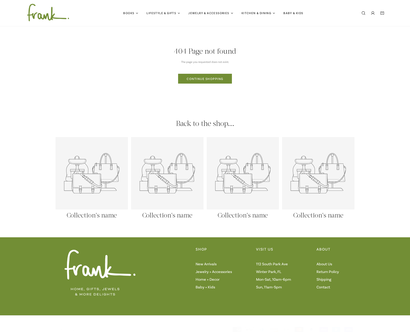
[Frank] (48, 13)
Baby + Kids (205, 287)
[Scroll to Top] (402, 309)
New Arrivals (206, 263)
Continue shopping (205, 79)
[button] (382, 13)
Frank (71, 329)
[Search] (363, 13)
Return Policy (327, 271)
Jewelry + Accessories (214, 271)
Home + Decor (208, 279)
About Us (324, 263)
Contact (323, 287)
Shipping (323, 279)
